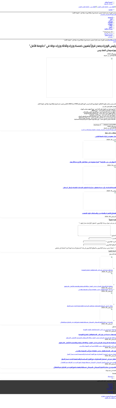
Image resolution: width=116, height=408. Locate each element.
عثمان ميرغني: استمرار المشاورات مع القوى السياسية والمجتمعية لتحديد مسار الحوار (90, 306)
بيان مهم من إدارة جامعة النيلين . (105, 136)
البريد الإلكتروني (111, 241)
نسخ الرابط (96, 124)
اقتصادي (110, 22)
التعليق (113, 235)
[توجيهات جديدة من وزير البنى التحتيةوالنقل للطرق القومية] (106, 268)
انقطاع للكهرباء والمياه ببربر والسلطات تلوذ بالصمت (99, 213)
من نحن (110, 385)
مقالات (111, 25)
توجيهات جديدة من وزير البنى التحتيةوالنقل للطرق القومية (97, 270)
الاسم (114, 238)
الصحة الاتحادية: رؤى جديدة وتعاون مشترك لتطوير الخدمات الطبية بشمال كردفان (89, 187)
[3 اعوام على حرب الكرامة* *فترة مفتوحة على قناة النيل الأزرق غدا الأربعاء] (99, 158)
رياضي (111, 27)
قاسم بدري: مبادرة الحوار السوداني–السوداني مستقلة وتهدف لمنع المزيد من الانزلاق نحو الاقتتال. (86, 322)
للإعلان (111, 387)
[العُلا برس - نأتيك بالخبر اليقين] (97, 7)
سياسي (110, 20)
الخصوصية (110, 388)
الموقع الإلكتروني (111, 245)
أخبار (111, 19)
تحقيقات (110, 24)
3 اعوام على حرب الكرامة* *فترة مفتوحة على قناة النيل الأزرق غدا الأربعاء (93, 162)
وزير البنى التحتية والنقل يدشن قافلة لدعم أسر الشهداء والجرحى (95, 289)
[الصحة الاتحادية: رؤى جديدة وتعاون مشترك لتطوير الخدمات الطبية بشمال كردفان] (99, 184)
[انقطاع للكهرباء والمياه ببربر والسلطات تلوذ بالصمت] (99, 210)
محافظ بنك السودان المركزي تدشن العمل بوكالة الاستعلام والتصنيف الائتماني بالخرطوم (88, 286)
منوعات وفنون (108, 28)
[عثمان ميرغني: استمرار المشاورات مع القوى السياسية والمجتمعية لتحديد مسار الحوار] (106, 304)
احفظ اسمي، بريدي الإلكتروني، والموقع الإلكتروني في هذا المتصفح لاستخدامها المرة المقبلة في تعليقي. (84, 248)
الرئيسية (110, 17)
